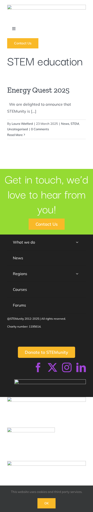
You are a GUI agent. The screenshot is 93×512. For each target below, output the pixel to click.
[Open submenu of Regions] (77, 274)
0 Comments (40, 129)
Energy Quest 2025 (38, 89)
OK (46, 503)
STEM (75, 123)
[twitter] (52, 367)
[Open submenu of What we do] (77, 242)
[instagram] (67, 367)
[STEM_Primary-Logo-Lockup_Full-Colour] (46, 6)
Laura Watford (22, 123)
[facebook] (38, 367)
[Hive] (31, 429)
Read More (15, 135)
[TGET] (46, 399)
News (65, 123)
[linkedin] (81, 367)
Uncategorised (17, 129)
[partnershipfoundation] (46, 462)
